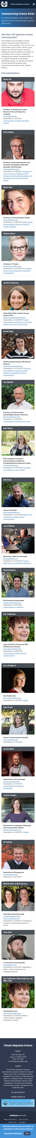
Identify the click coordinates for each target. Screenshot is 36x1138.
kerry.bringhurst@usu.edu (12, 698)
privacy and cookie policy (13, 1133)
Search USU (12, 1122)
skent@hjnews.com (10, 965)
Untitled (25, 700)
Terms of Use (23, 1119)
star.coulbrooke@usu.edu (12, 649)
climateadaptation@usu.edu (18, 1061)
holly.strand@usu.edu (10, 740)
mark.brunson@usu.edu (11, 918)
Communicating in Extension (13, 607)
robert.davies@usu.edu (11, 512)
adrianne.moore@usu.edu (12, 266)
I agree (27, 1133)
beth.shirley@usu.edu (10, 465)
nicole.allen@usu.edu (10, 220)
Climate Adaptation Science (20, 4)
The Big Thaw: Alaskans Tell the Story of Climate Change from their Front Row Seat (17, 322)
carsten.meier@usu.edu (11, 782)
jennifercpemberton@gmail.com (14, 318)
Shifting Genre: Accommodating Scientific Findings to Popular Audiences (18, 224)
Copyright (22, 1122)
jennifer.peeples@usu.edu (12, 830)
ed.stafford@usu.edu (10, 875)
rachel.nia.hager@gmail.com (13, 366)
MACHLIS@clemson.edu (11, 417)
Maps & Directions (10, 1119)
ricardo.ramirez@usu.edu (12, 603)
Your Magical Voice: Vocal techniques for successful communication (17, 271)
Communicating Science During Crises (16, 421)
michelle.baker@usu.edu (11, 916)
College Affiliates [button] (17, 1092)
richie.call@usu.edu (10, 116)
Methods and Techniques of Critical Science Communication (17, 517)
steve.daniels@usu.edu (11, 169)
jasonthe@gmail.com (10, 559)
